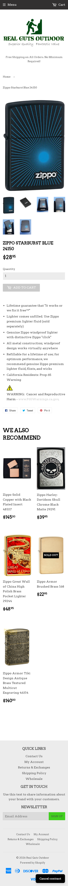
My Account (34, 762)
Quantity (9, 268)
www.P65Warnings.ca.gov (38, 399)
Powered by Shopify (32, 862)
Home (6, 76)
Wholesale (34, 779)
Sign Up (57, 816)
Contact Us (34, 756)
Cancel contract (50, 878)
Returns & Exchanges (34, 767)
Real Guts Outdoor (37, 857)
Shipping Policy (34, 773)
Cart (61, 4)
